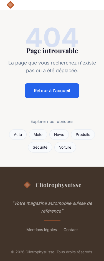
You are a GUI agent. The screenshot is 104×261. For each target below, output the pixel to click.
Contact (71, 229)
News (59, 134)
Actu (18, 134)
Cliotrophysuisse (58, 184)
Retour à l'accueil (52, 90)
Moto (38, 134)
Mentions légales (41, 229)
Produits (83, 134)
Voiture (65, 147)
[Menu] (92, 5)
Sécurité (40, 147)
